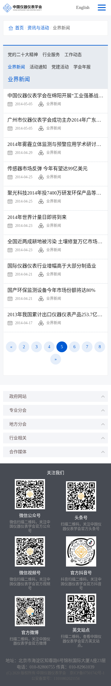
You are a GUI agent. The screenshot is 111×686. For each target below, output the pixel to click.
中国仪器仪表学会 (51, 673)
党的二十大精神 (23, 54)
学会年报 (82, 67)
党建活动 (60, 67)
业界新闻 (16, 67)
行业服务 (51, 54)
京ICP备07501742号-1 (87, 673)
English (82, 7)
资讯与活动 (38, 28)
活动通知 (38, 67)
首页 (19, 28)
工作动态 (73, 54)
